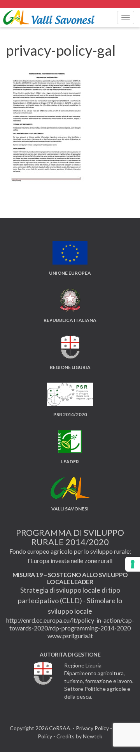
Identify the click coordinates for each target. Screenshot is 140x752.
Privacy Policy (92, 728)
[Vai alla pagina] (70, 4)
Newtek (92, 736)
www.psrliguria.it (70, 635)
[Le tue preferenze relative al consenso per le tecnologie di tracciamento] (132, 564)
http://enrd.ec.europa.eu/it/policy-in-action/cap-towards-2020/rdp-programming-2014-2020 (70, 624)
